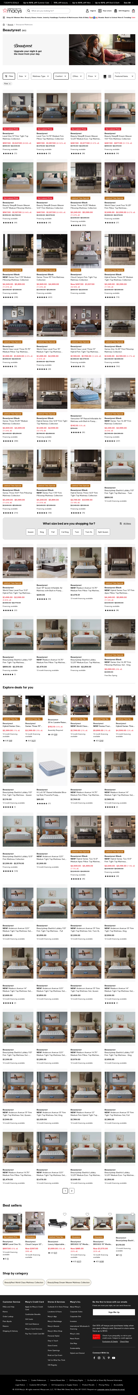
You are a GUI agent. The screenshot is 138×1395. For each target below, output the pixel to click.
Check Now (124, 1342)
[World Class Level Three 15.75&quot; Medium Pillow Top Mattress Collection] (18, 321)
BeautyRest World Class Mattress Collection (24, 1282)
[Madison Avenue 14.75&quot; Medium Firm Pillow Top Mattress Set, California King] (18, 1147)
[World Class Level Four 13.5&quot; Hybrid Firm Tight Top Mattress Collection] (18, 562)
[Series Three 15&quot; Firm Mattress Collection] (52, 249)
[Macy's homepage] (4, 25)
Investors (73, 1321)
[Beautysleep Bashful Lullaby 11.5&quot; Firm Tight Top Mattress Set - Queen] (18, 1027)
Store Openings (54, 1350)
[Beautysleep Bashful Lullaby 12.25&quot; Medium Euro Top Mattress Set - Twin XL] (120, 1147)
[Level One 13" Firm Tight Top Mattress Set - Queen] (12, 1223)
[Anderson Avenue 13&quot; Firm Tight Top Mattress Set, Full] (120, 1087)
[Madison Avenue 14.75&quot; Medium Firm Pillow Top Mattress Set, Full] (86, 767)
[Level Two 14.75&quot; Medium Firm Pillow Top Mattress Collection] (52, 108)
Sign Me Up (114, 1312)
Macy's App (52, 1316)
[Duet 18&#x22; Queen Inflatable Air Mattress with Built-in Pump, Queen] (52, 562)
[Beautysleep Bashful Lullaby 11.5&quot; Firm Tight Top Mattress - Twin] (120, 465)
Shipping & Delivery (10, 1331)
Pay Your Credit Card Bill (34, 1334)
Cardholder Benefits (32, 1314)
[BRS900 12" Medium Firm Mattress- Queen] (80, 1223)
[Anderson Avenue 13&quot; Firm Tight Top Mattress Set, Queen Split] (18, 1087)
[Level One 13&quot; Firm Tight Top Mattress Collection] (18, 108)
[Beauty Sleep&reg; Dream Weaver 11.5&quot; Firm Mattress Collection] (120, 108)
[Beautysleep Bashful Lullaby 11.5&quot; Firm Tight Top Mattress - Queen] (18, 767)
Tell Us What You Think (56, 1360)
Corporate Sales (76, 1312)
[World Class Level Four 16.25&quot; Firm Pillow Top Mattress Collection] (120, 177)
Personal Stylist (53, 1336)
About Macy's (75, 1307)
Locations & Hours (55, 1312)
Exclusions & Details (110, 1342)
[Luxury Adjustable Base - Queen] (57, 1223)
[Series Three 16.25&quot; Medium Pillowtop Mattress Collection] (86, 177)
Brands (10, 25)
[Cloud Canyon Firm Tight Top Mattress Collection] (86, 249)
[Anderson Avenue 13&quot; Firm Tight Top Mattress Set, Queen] (86, 963)
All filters (127, 523)
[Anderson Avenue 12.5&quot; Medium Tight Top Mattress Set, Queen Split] (52, 1147)
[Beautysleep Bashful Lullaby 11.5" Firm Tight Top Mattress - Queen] (125, 1223)
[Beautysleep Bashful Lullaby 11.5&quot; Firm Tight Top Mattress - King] (120, 1027)
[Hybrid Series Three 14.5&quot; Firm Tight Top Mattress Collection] (86, 465)
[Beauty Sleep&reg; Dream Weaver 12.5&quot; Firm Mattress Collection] (52, 177)
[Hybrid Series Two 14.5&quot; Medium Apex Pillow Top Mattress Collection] (86, 831)
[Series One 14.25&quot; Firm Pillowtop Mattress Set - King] (120, 634)
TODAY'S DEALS (11, 3)
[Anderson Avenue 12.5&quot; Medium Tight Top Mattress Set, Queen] (52, 1027)
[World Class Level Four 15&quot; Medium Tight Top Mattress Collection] (52, 321)
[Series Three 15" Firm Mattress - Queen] (35, 705)
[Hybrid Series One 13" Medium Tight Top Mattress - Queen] (12, 705)
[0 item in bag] (133, 10)
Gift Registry (52, 1365)
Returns (5, 1326)
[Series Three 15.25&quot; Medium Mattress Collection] (18, 393)
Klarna (5, 1312)
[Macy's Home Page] (12, 10)
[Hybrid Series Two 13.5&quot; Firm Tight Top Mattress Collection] (120, 831)
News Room (74, 1339)
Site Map (73, 1343)
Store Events (52, 1346)
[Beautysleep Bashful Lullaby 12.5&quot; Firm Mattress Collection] (18, 831)
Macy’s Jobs (75, 1334)
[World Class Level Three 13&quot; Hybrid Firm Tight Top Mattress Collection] (86, 321)
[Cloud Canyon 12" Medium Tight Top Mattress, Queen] (35, 1223)
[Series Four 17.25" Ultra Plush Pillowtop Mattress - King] (103, 705)
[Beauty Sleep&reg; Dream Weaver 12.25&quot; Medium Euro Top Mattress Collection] (86, 108)
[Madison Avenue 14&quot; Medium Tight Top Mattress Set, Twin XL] (120, 767)
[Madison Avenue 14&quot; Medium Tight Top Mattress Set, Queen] (18, 963)
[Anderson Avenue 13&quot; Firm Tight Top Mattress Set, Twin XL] (86, 903)
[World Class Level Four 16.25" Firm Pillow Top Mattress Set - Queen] (80, 705)
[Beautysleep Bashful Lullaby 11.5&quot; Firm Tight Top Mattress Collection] (18, 634)
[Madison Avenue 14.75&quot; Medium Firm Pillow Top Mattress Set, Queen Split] (86, 1027)
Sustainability (75, 1348)
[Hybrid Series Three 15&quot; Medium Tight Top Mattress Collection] (120, 249)
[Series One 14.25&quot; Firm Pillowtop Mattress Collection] (120, 321)
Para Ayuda (7, 1321)
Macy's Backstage (55, 1321)
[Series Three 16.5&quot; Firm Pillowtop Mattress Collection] (18, 465)
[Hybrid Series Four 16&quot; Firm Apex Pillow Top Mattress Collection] (120, 562)
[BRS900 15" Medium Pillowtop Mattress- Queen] (103, 1223)
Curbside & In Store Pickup (58, 1307)
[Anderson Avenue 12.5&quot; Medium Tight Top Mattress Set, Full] (52, 831)
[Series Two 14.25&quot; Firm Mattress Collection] (120, 393)
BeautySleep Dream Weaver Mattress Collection (69, 1282)
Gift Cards (29, 1319)
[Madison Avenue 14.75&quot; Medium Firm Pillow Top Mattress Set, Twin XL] (86, 562)
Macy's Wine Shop (55, 1331)
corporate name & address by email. (111, 1389)
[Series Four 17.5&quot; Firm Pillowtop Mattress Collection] (52, 465)
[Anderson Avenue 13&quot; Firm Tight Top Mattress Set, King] (52, 1087)
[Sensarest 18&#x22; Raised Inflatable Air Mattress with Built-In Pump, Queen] (86, 393)
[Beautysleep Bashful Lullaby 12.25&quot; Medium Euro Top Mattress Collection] (86, 634)
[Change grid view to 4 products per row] (105, 76)
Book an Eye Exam (55, 1355)
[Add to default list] (19, 696)
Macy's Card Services (33, 1329)
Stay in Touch (53, 1341)
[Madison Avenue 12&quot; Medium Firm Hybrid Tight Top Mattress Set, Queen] (86, 1087)
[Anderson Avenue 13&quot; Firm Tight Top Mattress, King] (120, 903)
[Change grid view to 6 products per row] (109, 76)
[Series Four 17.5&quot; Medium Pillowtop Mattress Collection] (18, 249)
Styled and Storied (77, 1353)
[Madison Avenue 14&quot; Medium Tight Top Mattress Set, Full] (120, 963)
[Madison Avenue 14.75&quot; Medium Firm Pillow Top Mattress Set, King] (52, 634)
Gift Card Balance (32, 1324)
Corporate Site (75, 1316)
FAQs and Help (8, 1307)
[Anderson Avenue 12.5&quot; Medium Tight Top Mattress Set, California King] (18, 903)
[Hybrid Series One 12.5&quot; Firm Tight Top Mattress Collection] (52, 393)
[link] (18, 143)
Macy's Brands (53, 1326)
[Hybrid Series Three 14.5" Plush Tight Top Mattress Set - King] (125, 705)
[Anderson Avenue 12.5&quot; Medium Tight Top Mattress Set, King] (52, 963)
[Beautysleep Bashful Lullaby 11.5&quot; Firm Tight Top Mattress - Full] (52, 903)
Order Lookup (8, 1316)
